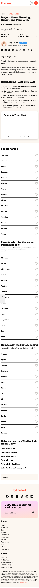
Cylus (3, 303)
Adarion (4, 217)
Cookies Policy (6, 565)
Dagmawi (5, 320)
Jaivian (4, 410)
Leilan (3, 325)
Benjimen (5, 371)
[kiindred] (6, 3)
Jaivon (3, 421)
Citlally (4, 405)
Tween (3, 539)
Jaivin (3, 416)
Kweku (4, 275)
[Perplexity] (24, 50)
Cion (3, 393)
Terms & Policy (23, 582)
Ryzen (3, 263)
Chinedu (4, 258)
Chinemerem (6, 269)
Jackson (4, 172)
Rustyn (4, 286)
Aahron (4, 183)
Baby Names (5, 549)
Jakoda (4, 280)
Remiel (4, 292)
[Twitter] (6, 50)
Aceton (4, 211)
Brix (2, 331)
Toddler (3, 532)
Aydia (3, 360)
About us (4, 557)
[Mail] (13, 50)
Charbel (4, 308)
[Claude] (31, 50)
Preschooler (5, 535)
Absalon (4, 206)
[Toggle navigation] (36, 3)
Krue (3, 314)
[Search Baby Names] (2, 300)
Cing (3, 382)
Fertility (3, 525)
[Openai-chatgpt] (16, 50)
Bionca (4, 376)
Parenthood (5, 542)
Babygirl (4, 365)
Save (17, 29)
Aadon (4, 178)
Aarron (4, 189)
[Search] (32, 3)
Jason (3, 166)
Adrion (4, 228)
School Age (5, 537)
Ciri (2, 399)
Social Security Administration (22, 136)
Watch (3, 544)
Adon (3, 223)
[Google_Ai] (28, 50)
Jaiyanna (4, 433)
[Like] (36, 155)
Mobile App (5, 560)
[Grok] (20, 50)
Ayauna (4, 354)
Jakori (3, 337)
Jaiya (3, 427)
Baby (2, 530)
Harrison (4, 155)
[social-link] (7, 496)
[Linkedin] (9, 50)
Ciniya (3, 388)
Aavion (4, 194)
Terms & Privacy (6, 567)
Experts (3, 547)
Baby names (14, 14)
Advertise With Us (7, 562)
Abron (3, 200)
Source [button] (5, 477)
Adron (3, 234)
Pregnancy (4, 527)
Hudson (4, 161)
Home (3, 14)
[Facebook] (2, 50)
